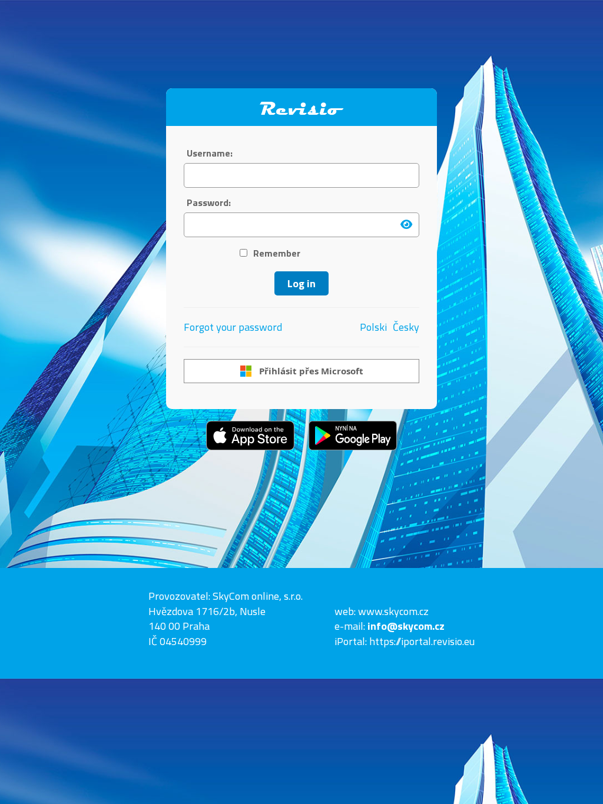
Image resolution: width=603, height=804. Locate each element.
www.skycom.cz (393, 611)
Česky (406, 327)
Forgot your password (233, 327)
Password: (209, 203)
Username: (210, 153)
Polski (373, 327)
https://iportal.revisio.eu (422, 641)
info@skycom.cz (406, 626)
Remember (276, 253)
